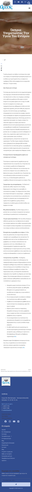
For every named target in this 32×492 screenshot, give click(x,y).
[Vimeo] (22, 2)
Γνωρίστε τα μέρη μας (7, 451)
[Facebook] (5, 421)
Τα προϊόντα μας (6, 436)
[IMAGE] (25, 1)
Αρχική (4, 429)
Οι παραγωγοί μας (6, 438)
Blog (3, 440)
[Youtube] (18, 2)
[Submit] (16, 484)
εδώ (15, 336)
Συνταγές (4, 434)
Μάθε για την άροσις (7, 454)
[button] (29, 3)
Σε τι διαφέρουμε (6, 432)
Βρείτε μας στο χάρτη (7, 404)
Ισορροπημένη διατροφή (8, 443)
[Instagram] (15, 2)
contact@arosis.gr (7, 410)
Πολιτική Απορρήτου (7, 418)
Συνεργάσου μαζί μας (7, 456)
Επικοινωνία (5, 445)
